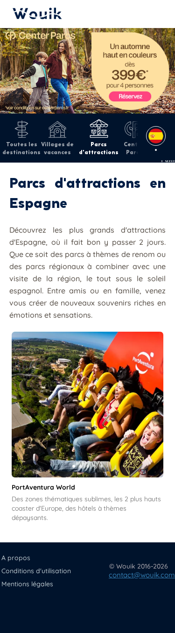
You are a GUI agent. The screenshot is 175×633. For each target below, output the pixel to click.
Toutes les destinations (21, 148)
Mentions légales (27, 584)
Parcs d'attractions (99, 148)
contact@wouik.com (142, 574)
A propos (15, 558)
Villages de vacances (57, 148)
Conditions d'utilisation (36, 571)
